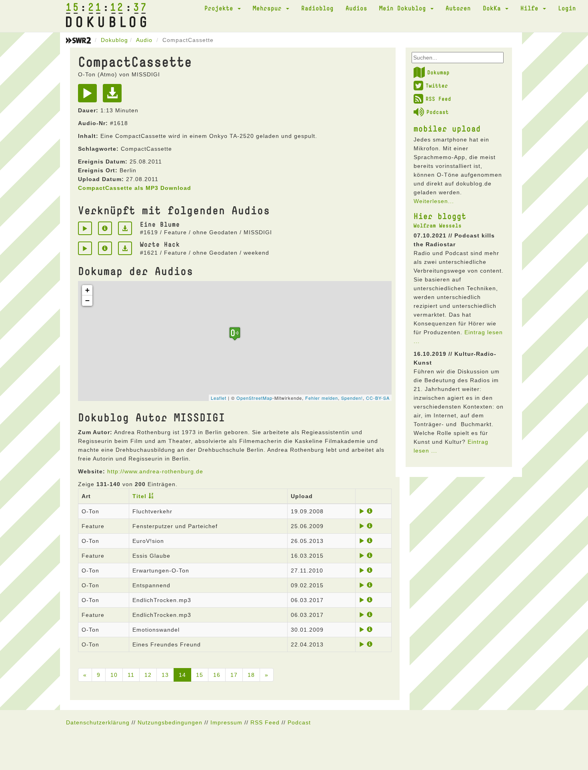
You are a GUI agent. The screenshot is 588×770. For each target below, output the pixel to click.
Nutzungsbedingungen (170, 722)
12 (148, 675)
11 (131, 675)
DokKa (493, 8)
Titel (139, 496)
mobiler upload (447, 128)
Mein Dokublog (404, 8)
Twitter (437, 85)
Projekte (220, 8)
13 (165, 675)
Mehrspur (269, 8)
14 (182, 675)
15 (199, 675)
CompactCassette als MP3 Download (134, 188)
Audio (144, 40)
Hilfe (531, 8)
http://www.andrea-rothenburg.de (155, 471)
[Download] (114, 96)
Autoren (458, 8)
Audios (356, 8)
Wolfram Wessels (438, 225)
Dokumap (438, 72)
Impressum (226, 722)
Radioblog (317, 8)
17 (234, 675)
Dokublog (114, 40)
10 (114, 675)
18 (251, 675)
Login (567, 8)
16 (216, 675)
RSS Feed (438, 99)
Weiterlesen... (434, 201)
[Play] (89, 96)
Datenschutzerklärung (98, 722)
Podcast (437, 112)
